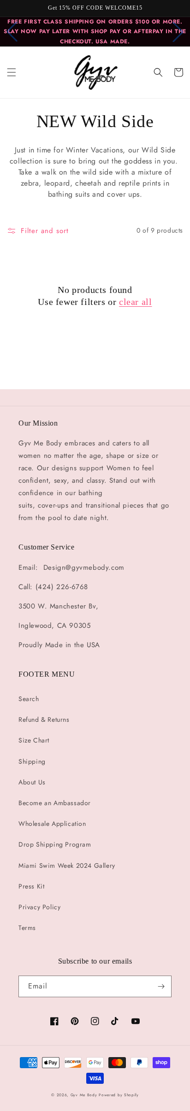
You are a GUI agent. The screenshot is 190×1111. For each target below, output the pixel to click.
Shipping (32, 761)
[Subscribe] (161, 986)
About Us (32, 782)
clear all (135, 302)
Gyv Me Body (84, 1095)
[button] (11, 72)
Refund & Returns (44, 719)
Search (28, 698)
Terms (27, 927)
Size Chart (33, 740)
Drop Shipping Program (54, 844)
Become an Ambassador (54, 802)
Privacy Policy (39, 907)
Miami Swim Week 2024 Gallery (66, 865)
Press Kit (31, 886)
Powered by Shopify (119, 1095)
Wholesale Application (52, 823)
